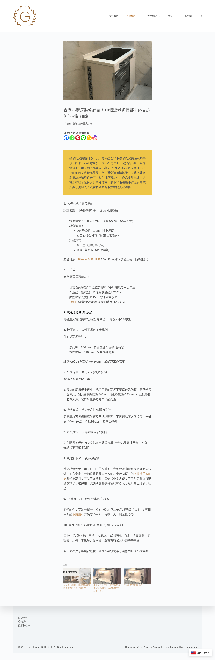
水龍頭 (73, 302)
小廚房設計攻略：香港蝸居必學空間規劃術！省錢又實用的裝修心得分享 (106, 588)
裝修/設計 (131, 16)
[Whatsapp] (72, 137)
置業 (170, 16)
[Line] (83, 137)
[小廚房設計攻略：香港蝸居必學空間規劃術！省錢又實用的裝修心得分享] (107, 576)
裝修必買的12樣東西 (133, 585)
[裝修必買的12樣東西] (137, 576)
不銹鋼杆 (78, 514)
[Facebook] (66, 137)
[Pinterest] (77, 137)
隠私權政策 (24, 625)
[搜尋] (201, 16)
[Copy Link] (89, 137)
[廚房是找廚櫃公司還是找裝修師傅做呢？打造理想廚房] (77, 576)
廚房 (69, 123)
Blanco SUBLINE (89, 259)
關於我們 (113, 16)
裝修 (75, 123)
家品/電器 (152, 16)
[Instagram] (94, 137)
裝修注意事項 (85, 123)
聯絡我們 (188, 16)
